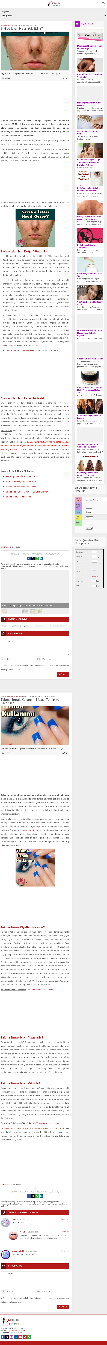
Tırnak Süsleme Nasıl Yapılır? (40, 989)
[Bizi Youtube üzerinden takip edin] (20, 1337)
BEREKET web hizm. (17, 1330)
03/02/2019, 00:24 (31, 1251)
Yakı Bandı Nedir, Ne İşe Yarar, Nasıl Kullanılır (87, 445)
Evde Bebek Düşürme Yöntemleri (86, 246)
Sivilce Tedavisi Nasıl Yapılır (18, 497)
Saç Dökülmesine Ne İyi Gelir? (87, 132)
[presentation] (4, 586)
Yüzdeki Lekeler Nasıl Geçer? (90, 359)
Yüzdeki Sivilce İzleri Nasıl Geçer (21, 486)
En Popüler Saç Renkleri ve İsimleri (89, 417)
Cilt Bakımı (12, 25)
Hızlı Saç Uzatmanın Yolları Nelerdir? (89, 104)
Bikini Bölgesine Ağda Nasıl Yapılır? (89, 274)
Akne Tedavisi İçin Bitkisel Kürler (21, 481)
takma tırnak (15, 1185)
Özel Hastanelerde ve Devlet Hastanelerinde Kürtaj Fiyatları (89, 333)
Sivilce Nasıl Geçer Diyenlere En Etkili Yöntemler (28, 492)
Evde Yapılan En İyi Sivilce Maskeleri (22, 476)
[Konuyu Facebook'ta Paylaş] (29, 558)
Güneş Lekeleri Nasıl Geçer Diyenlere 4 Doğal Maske (89, 217)
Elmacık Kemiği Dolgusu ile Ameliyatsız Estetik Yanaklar (27, 605)
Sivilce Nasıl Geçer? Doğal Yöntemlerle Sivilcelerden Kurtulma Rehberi (88, 162)
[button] (4, 611)
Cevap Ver (65, 1219)
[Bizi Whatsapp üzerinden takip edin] (29, 1337)
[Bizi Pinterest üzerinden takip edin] (25, 1337)
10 (66, 611)
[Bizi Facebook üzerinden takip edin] (3, 1337)
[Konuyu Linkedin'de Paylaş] (41, 558)
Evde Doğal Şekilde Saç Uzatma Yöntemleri (87, 473)
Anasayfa (4, 25)
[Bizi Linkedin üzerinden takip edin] (16, 1337)
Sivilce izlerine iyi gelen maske (20, 350)
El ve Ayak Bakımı (14, 696)
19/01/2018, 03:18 (33, 1232)
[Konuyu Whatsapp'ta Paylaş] (37, 558)
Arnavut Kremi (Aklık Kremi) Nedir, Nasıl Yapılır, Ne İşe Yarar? (89, 390)
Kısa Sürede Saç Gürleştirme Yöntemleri (89, 75)
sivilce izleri (15, 547)
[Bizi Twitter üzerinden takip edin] (7, 1337)
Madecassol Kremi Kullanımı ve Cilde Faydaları (89, 47)
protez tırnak (28, 830)
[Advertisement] (35, 100)
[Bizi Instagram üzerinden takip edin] (11, 1337)
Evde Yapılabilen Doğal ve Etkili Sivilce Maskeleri (88, 189)
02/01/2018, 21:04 (23, 1219)
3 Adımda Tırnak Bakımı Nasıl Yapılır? (43, 1123)
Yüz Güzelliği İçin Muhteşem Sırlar (90, 303)
